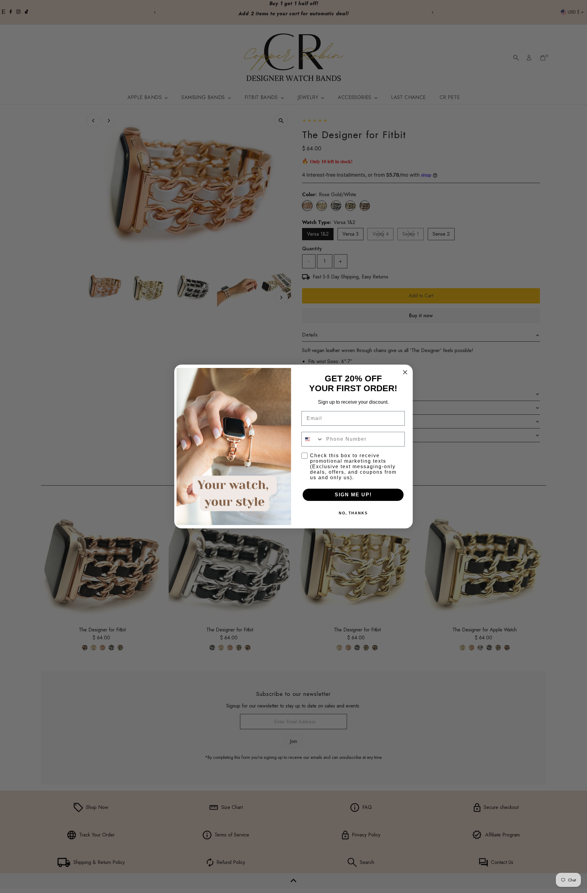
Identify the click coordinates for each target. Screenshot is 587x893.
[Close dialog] (405, 372)
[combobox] (312, 439)
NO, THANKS (353, 513)
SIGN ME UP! (353, 494)
